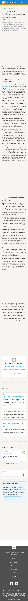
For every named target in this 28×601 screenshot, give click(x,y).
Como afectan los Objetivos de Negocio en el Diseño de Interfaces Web (13, 424)
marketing (14, 243)
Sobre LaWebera (14, 562)
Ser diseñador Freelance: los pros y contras (14, 366)
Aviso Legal (14, 565)
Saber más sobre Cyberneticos (12, 498)
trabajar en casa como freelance (10, 129)
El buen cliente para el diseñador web (14, 411)
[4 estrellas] (5, 17)
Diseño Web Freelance (7, 8)
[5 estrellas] (6, 17)
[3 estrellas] (4, 17)
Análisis (14, 558)
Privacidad (14, 569)
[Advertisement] (14, 50)
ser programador (16, 237)
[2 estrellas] (3, 17)
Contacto (14, 576)
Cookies (14, 572)
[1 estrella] (2, 17)
